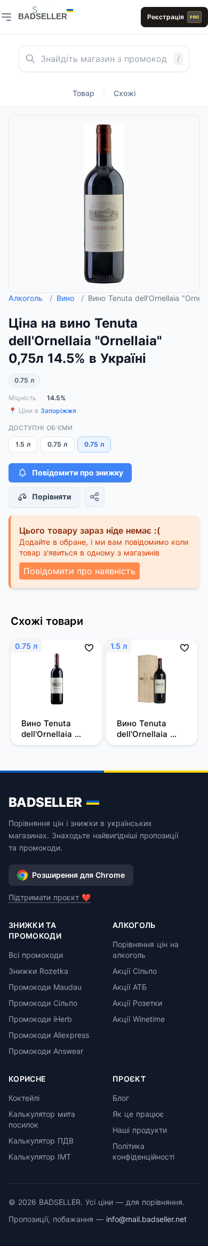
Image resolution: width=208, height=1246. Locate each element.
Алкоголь (30, 298)
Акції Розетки (137, 1002)
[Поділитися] (94, 497)
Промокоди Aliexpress (49, 1034)
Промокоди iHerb (40, 1018)
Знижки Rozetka (38, 970)
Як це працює (138, 1113)
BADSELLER (45, 802)
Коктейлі (24, 1097)
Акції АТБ (130, 986)
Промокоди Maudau (45, 986)
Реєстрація (173, 17)
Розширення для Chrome (78, 874)
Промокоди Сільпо (43, 1002)
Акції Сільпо (135, 970)
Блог (121, 1097)
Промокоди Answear (46, 1050)
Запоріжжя (58, 411)
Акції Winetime (139, 1018)
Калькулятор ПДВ (41, 1140)
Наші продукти (140, 1129)
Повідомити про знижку (77, 472)
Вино (70, 298)
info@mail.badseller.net (146, 1219)
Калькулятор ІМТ (40, 1156)
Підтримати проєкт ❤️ (50, 897)
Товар (83, 93)
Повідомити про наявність (79, 571)
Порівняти (51, 496)
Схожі (124, 93)
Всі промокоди (36, 954)
